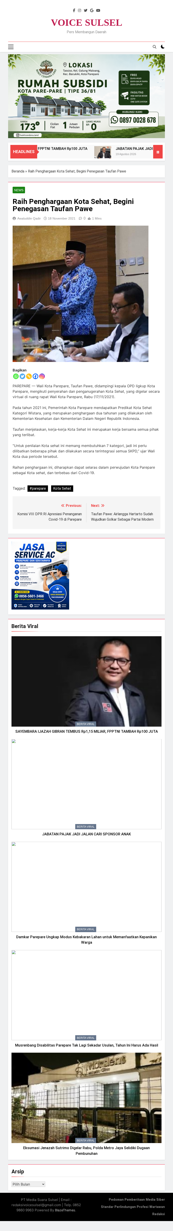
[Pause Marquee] (158, 151)
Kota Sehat (62, 488)
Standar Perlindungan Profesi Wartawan (133, 1207)
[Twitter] (22, 376)
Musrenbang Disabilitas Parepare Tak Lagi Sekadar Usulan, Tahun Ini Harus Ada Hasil (86, 1045)
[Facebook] (35, 376)
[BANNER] (86, 96)
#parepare (38, 488)
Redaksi (158, 1214)
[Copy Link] (29, 376)
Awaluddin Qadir (29, 218)
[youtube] (98, 10)
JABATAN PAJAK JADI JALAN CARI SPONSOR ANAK (86, 834)
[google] (92, 10)
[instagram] (79, 10)
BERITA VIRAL (86, 724)
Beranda (17, 171)
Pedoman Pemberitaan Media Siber (137, 1200)
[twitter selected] (85, 10)
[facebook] (74, 10)
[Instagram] (42, 376)
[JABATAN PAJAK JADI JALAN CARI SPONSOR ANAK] (86, 154)
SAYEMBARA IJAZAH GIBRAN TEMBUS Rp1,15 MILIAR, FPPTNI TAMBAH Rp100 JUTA (86, 731)
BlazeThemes (65, 1210)
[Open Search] (154, 47)
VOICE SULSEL (86, 22)
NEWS (18, 190)
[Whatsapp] (16, 376)
